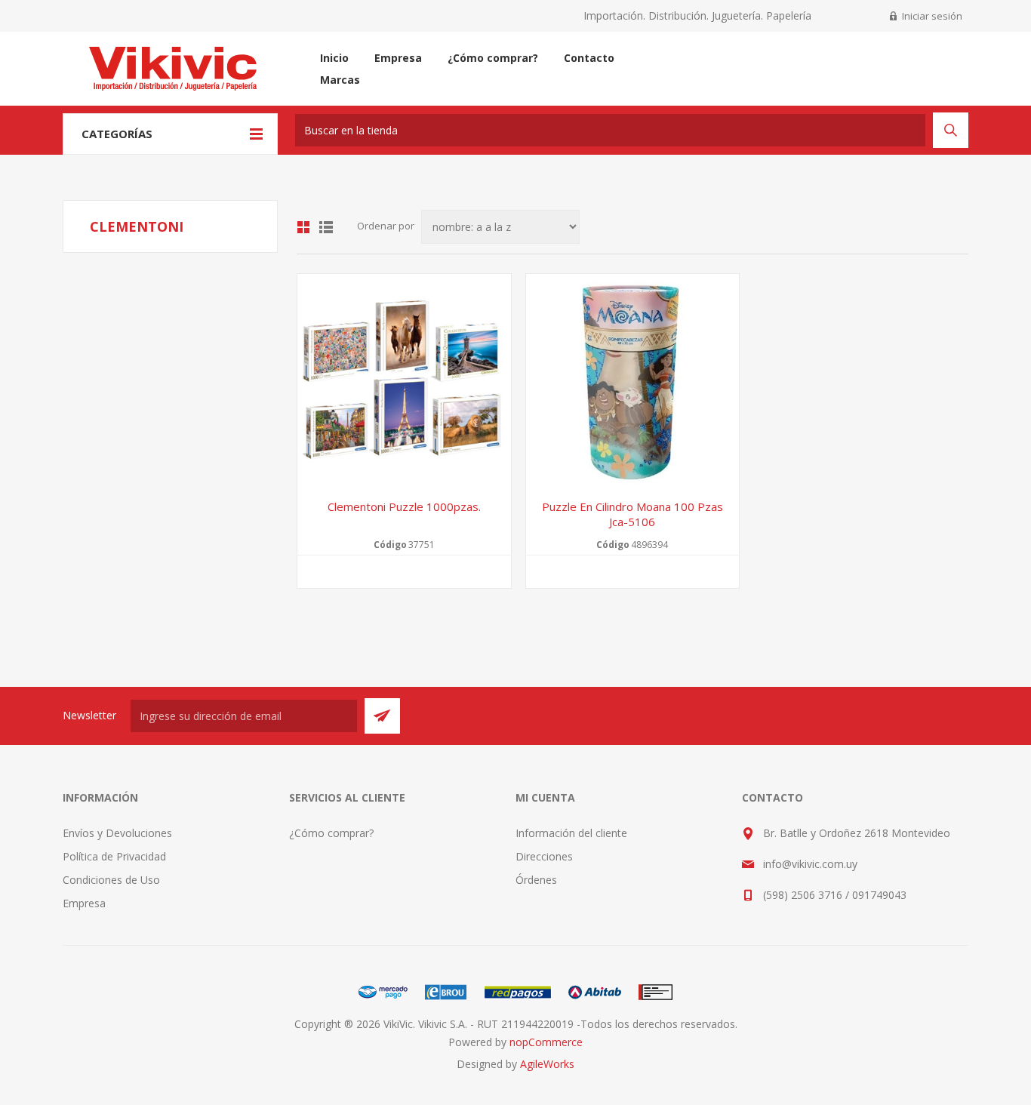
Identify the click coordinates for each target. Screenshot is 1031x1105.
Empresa (84, 903)
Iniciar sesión (932, 16)
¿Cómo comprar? (331, 833)
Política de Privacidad (114, 856)
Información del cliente (571, 833)
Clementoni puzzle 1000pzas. (404, 506)
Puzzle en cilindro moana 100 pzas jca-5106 (632, 514)
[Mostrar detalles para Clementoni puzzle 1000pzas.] (404, 381)
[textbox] (610, 130)
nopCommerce (546, 1042)
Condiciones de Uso (111, 880)
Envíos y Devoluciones (117, 833)
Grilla (303, 227)
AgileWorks (547, 1064)
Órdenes (536, 880)
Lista (326, 227)
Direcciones (544, 856)
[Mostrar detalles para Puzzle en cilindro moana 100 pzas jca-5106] (633, 381)
